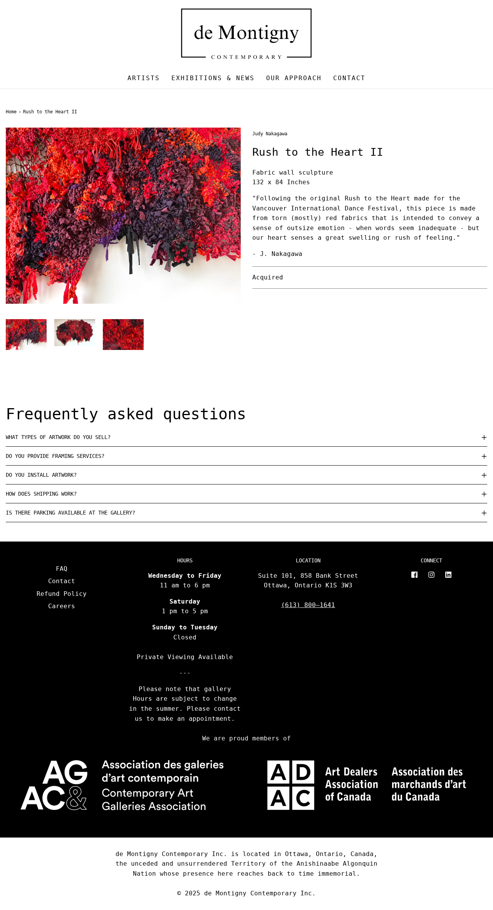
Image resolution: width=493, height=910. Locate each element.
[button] (26, 334)
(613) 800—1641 (308, 605)
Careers (61, 606)
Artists (143, 78)
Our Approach (294, 78)
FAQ (61, 568)
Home (11, 111)
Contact (349, 78)
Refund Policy (62, 593)
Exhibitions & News (213, 78)
